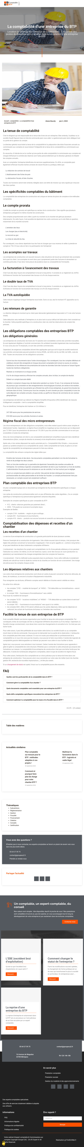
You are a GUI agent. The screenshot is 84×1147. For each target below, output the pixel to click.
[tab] (42, 677)
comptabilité (14, 121)
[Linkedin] (53, 1086)
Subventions (14, 808)
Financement (15, 818)
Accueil (6, 121)
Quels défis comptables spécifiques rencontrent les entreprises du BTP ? (33, 694)
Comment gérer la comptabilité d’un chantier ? (23, 683)
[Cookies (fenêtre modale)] (3, 1143)
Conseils (13, 823)
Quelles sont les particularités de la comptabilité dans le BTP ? (29, 677)
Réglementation (16, 811)
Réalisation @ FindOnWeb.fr (66, 1140)
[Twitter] (66, 1086)
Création (13, 820)
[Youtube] (59, 1086)
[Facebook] (72, 1086)
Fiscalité (13, 815)
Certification (14, 825)
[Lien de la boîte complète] (21, 960)
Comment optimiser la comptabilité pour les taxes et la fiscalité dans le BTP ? (34, 700)
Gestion (13, 813)
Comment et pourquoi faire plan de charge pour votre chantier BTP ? (31, 776)
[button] (52, 3)
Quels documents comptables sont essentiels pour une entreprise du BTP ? (34, 688)
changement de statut (15, 665)
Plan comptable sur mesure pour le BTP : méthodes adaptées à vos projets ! (32, 757)
